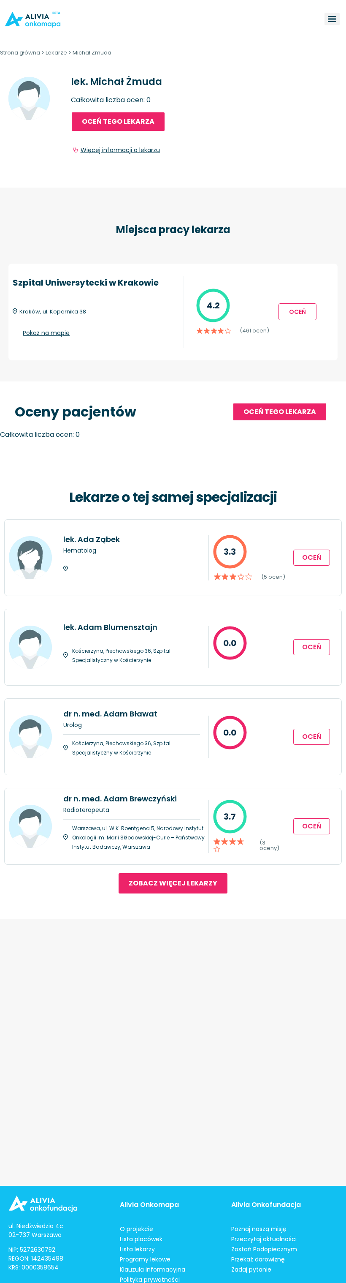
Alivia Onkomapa (149, 1204)
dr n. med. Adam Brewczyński (120, 798)
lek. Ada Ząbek (91, 539)
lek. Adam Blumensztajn (110, 627)
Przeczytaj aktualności (264, 1239)
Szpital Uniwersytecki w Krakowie (86, 283)
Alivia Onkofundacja (266, 1204)
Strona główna (20, 53)
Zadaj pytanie (251, 1269)
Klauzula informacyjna (152, 1269)
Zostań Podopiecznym (264, 1249)
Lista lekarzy (137, 1249)
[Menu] (332, 19)
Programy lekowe (145, 1259)
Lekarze (56, 53)
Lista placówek (141, 1239)
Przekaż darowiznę (258, 1259)
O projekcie (136, 1229)
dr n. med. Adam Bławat (110, 713)
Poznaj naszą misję (259, 1229)
